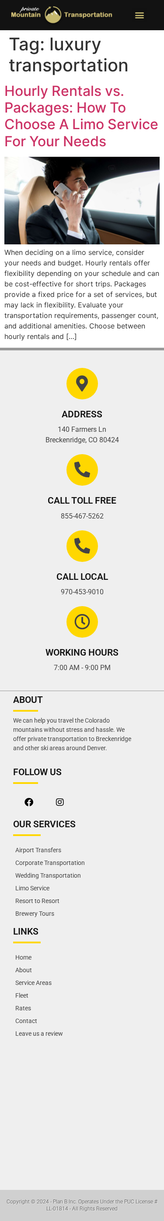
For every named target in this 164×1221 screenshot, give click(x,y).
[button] (139, 15)
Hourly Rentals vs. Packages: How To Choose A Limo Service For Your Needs (81, 116)
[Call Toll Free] (82, 470)
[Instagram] (60, 802)
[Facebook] (29, 802)
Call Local (82, 577)
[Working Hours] (82, 622)
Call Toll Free (82, 500)
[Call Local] (82, 546)
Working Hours (82, 652)
